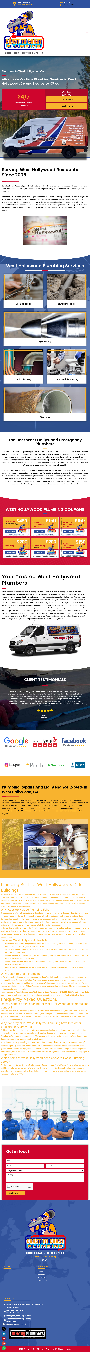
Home (40, 1272)
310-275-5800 (69, 5)
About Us (41, 1275)
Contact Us (42, 1280)
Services (41, 1277)
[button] (86, 32)
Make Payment (66, 106)
